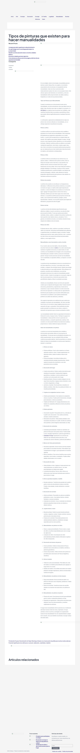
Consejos (22, 16)
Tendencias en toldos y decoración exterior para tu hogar (43, 746)
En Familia (44, 16)
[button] (24, 65)
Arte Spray (43, 110)
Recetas (67, 16)
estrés (56, 247)
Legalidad (51, 16)
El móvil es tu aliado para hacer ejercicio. (19, 56)
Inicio (12, 16)
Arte (17, 16)
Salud (43, 19)
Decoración (30, 16)
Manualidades (59, 16)
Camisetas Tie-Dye (48, 435)
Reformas (37, 19)
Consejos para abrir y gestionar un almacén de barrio (22, 47)
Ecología (37, 16)
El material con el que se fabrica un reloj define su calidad (42, 741)
